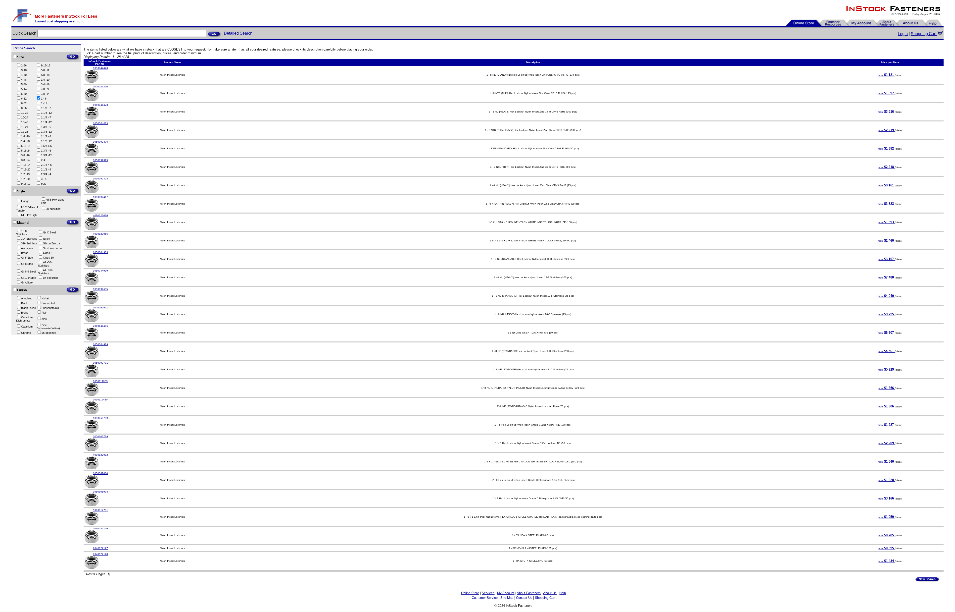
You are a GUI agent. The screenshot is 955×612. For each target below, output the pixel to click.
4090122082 (100, 454)
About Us (550, 593)
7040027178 (100, 554)
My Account (505, 593)
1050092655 (100, 289)
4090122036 (100, 215)
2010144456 (100, 326)
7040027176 (100, 528)
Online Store (470, 593)
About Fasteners (529, 593)
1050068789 (100, 418)
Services (488, 593)
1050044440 (100, 68)
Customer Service (485, 598)
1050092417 (100, 197)
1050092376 (100, 141)
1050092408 (100, 178)
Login (903, 34)
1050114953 (100, 381)
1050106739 (100, 436)
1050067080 (100, 473)
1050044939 (100, 270)
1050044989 (100, 344)
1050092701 (100, 362)
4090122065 (100, 233)
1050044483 (100, 123)
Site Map (506, 598)
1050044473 (100, 105)
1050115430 (100, 399)
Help (562, 593)
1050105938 (100, 491)
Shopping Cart (924, 34)
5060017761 (100, 510)
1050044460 (100, 86)
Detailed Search (238, 33)
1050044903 (100, 252)
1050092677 (100, 307)
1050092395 (100, 160)
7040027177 (100, 548)
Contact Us (524, 598)
